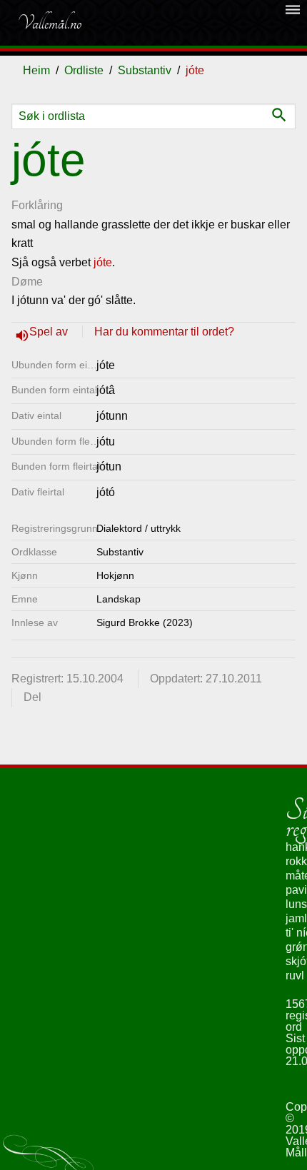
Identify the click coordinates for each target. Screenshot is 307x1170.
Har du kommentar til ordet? (164, 332)
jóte (103, 262)
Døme (27, 282)
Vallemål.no (49, 22)
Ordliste (84, 70)
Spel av (50, 332)
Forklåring (37, 205)
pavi (296, 890)
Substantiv (144, 70)
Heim (36, 70)
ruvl (295, 975)
